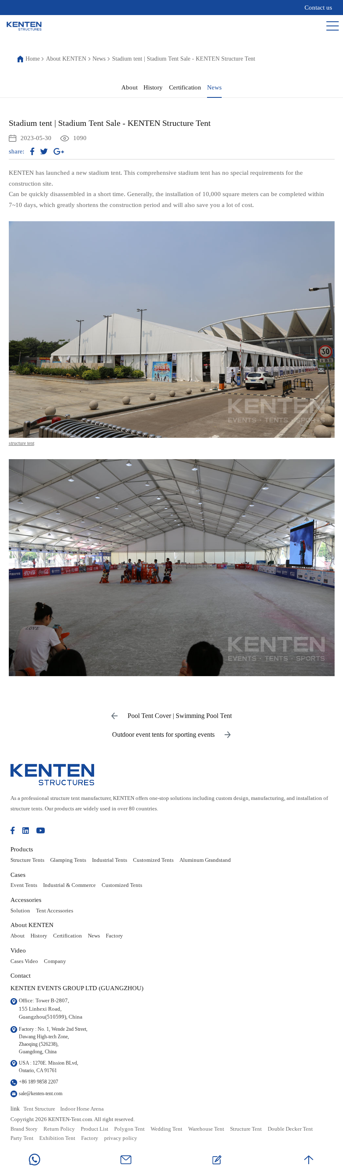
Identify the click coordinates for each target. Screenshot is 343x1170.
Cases (18, 874)
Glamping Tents (68, 860)
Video (18, 950)
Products (21, 849)
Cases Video (24, 961)
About (129, 87)
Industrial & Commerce (69, 885)
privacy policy (120, 1138)
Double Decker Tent (290, 1129)
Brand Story (24, 1129)
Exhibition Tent (57, 1138)
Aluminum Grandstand (205, 860)
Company (55, 961)
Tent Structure (39, 1109)
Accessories (25, 900)
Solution (20, 911)
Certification (185, 87)
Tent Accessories (54, 911)
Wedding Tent (166, 1129)
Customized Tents (153, 860)
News (98, 59)
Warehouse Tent (206, 1129)
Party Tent (21, 1138)
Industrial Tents (109, 860)
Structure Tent (246, 1129)
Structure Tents (27, 860)
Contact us (318, 7)
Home (33, 59)
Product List (94, 1129)
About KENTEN (66, 59)
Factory (114, 936)
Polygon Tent (129, 1129)
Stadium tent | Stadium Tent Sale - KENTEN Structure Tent (183, 59)
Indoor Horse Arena (82, 1109)
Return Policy (59, 1129)
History (153, 87)
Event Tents (23, 885)
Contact (20, 975)
